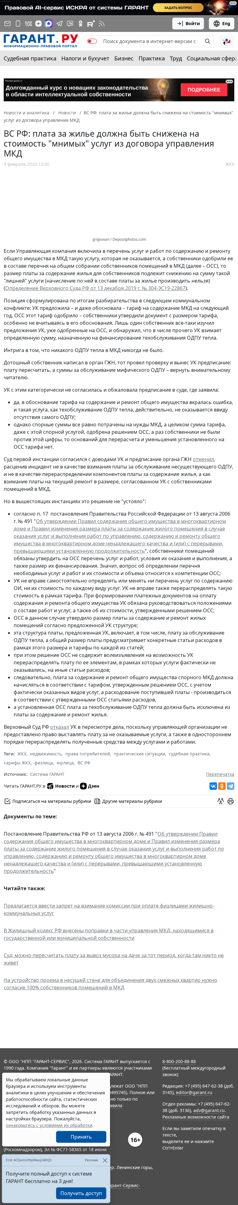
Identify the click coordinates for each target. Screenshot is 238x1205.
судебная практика (189, 754)
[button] (226, 41)
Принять (81, 1136)
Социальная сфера (212, 58)
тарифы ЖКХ (17, 763)
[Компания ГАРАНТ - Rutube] (91, 23)
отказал (59, 726)
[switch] (92, 41)
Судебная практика (30, 58)
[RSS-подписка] (101, 23)
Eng (226, 23)
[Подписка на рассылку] (7, 23)
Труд (176, 58)
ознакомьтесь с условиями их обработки (49, 1125)
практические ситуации (139, 754)
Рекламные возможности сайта (195, 1117)
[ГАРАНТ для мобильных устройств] (18, 23)
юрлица (65, 763)
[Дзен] (38, 23)
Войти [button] (193, 23)
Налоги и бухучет (85, 58)
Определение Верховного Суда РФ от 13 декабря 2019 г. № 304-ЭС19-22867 (95, 288)
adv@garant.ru (209, 1110)
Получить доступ (81, 1193)
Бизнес (124, 58)
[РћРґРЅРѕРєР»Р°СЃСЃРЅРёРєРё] (222, 786)
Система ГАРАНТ (47, 774)
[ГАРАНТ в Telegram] (59, 23)
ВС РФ (83, 763)
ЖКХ (229, 164)
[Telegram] (230, 786)
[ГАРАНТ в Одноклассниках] (80, 23)
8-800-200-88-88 (179, 1061)
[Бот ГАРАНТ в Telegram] (70, 23)
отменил (203, 459)
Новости (65, 786)
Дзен (93, 786)
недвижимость (46, 754)
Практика (152, 58)
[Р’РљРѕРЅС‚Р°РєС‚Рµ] (213, 786)
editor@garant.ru (194, 1092)
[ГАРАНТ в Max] (49, 24)
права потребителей (87, 754)
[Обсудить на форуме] (220, 801)
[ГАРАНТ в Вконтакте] (28, 23)
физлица (43, 763)
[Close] (105, 1160)
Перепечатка (220, 774)
